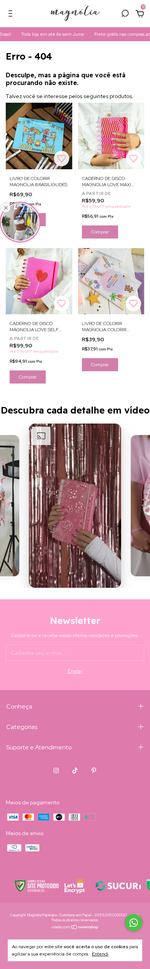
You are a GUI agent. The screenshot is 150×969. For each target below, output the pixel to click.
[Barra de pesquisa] (125, 14)
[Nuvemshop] (75, 927)
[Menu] (12, 14)
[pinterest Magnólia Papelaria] (94, 770)
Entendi (100, 954)
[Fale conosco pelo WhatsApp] (133, 922)
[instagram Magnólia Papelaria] (56, 770)
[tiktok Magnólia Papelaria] (75, 770)
